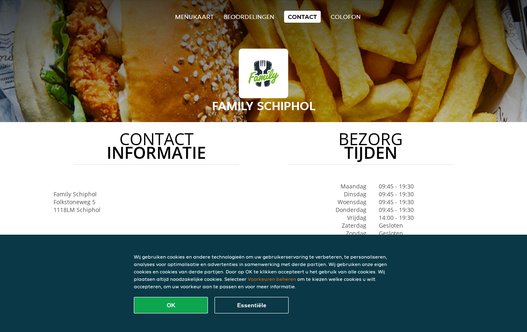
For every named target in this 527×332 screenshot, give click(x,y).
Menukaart (194, 16)
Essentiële (251, 305)
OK (171, 305)
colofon (346, 16)
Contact (302, 16)
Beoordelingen (249, 16)
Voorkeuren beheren (272, 279)
